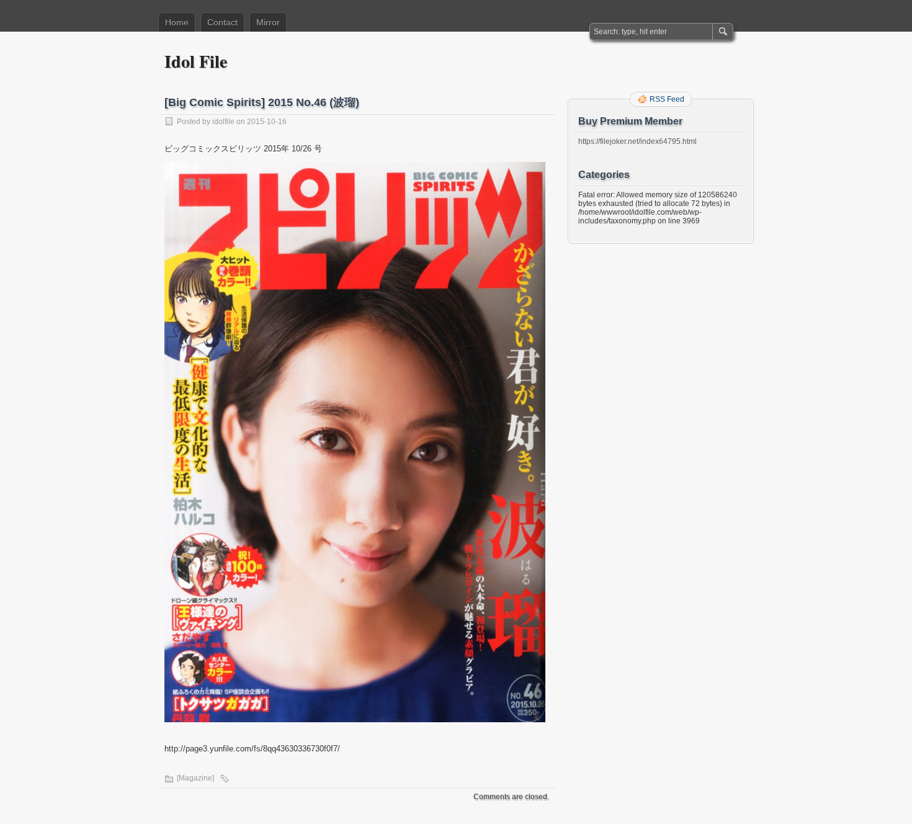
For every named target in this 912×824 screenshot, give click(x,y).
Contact (222, 22)
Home (177, 22)
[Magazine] (195, 778)
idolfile (223, 121)
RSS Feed (667, 99)
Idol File (195, 61)
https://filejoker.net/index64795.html (637, 141)
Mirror (268, 22)
